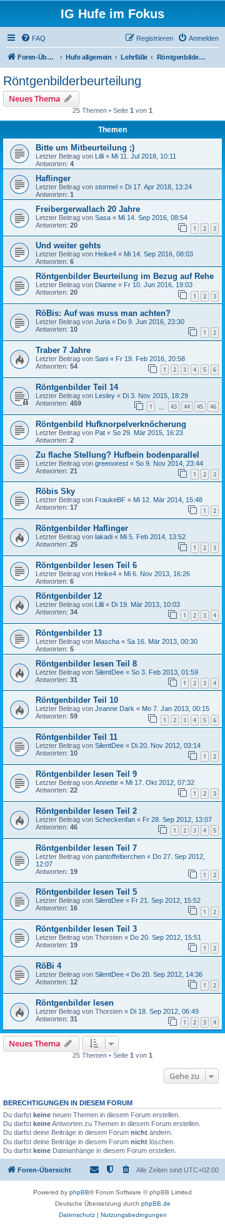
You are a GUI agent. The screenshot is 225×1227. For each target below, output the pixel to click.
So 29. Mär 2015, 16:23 (147, 432)
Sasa (103, 217)
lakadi (103, 536)
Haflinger (53, 178)
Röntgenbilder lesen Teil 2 (86, 811)
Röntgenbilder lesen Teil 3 (86, 929)
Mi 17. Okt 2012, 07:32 (160, 782)
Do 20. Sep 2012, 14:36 (166, 974)
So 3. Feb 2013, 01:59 (164, 672)
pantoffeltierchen (120, 856)
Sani (101, 358)
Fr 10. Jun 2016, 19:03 (158, 284)
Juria (102, 321)
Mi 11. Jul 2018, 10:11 (143, 156)
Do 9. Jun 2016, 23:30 (151, 321)
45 (200, 407)
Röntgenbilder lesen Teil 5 (86, 892)
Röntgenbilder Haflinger (82, 528)
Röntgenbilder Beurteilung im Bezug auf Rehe (125, 276)
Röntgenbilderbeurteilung (72, 81)
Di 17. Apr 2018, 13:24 (158, 187)
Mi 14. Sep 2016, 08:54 (153, 217)
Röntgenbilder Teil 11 (77, 737)
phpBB (79, 1192)
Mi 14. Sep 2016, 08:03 (158, 254)
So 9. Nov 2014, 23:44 (169, 463)
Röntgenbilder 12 (69, 596)
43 (174, 407)
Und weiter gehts (68, 245)
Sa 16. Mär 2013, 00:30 (162, 641)
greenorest (111, 463)
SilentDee (109, 672)
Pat (100, 432)
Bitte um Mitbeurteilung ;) (85, 147)
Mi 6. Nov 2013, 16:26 (157, 573)
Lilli (99, 156)
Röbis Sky (55, 491)
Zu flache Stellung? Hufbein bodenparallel (117, 455)
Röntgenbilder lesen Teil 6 (86, 565)
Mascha (107, 641)
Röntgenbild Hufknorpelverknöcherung (111, 424)
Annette (106, 782)
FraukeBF (110, 499)
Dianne (105, 284)
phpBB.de (156, 1203)
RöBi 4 (48, 966)
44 (187, 407)
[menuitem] (33, 38)
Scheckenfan (115, 819)
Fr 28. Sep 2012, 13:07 (177, 819)
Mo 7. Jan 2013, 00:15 (175, 708)
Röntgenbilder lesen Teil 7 (86, 848)
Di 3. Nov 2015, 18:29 (155, 395)
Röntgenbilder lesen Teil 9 (86, 774)
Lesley (105, 395)
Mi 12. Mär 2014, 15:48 (167, 499)
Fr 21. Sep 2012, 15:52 (166, 900)
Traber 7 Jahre (63, 350)
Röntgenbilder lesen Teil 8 (86, 663)
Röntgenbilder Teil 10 (77, 700)
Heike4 (105, 254)
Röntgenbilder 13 (69, 633)
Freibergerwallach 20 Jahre (88, 209)
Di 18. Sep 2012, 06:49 (164, 1011)
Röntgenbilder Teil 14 (77, 387)
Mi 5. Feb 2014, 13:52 (153, 536)
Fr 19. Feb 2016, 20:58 (150, 358)
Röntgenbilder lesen (75, 1003)
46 (213, 407)
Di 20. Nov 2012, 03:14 (166, 745)
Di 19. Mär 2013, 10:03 (145, 604)
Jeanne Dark (114, 708)
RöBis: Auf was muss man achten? (103, 313)
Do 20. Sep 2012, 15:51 (165, 937)
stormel (106, 187)
